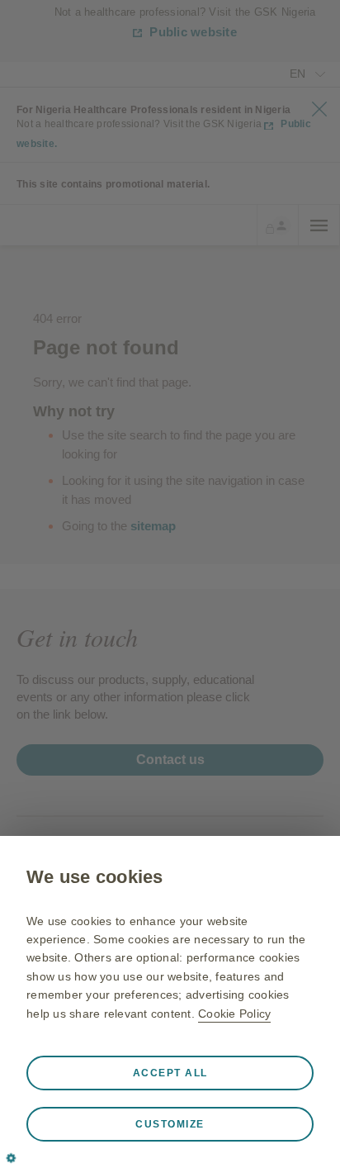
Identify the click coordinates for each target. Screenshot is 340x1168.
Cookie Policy (234, 1013)
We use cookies (94, 877)
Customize (170, 1124)
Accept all (170, 1073)
